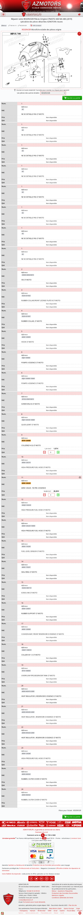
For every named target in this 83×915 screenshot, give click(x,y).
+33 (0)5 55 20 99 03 (33, 891)
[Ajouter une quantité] (58, 452)
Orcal (55, 911)
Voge (78, 908)
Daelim (62, 911)
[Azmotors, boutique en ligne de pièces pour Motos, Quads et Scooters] (41, 5)
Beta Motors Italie (55, 908)
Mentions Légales (58, 895)
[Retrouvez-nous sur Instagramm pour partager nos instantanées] (46, 878)
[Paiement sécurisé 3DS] (41, 853)
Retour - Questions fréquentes (62, 891)
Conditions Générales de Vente (62, 898)
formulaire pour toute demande (34, 902)
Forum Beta (71, 911)
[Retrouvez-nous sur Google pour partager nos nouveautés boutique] (41, 878)
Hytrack (32, 911)
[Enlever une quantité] (45, 452)
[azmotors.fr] (31, 14)
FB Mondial (41, 911)
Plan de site (73, 905)
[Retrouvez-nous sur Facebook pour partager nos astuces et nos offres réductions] (31, 878)
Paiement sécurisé (41, 832)
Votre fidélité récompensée (11, 874)
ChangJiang (24, 911)
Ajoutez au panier (73, 98)
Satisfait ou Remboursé (16, 865)
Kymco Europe (69, 908)
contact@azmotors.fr (26, 900)
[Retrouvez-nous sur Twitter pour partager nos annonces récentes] (36, 878)
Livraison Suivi (76, 838)
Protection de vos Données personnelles (47, 865)
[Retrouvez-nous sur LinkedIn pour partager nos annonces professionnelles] (52, 878)
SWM (49, 911)
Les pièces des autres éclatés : (28, 93)
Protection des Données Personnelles (65, 893)
